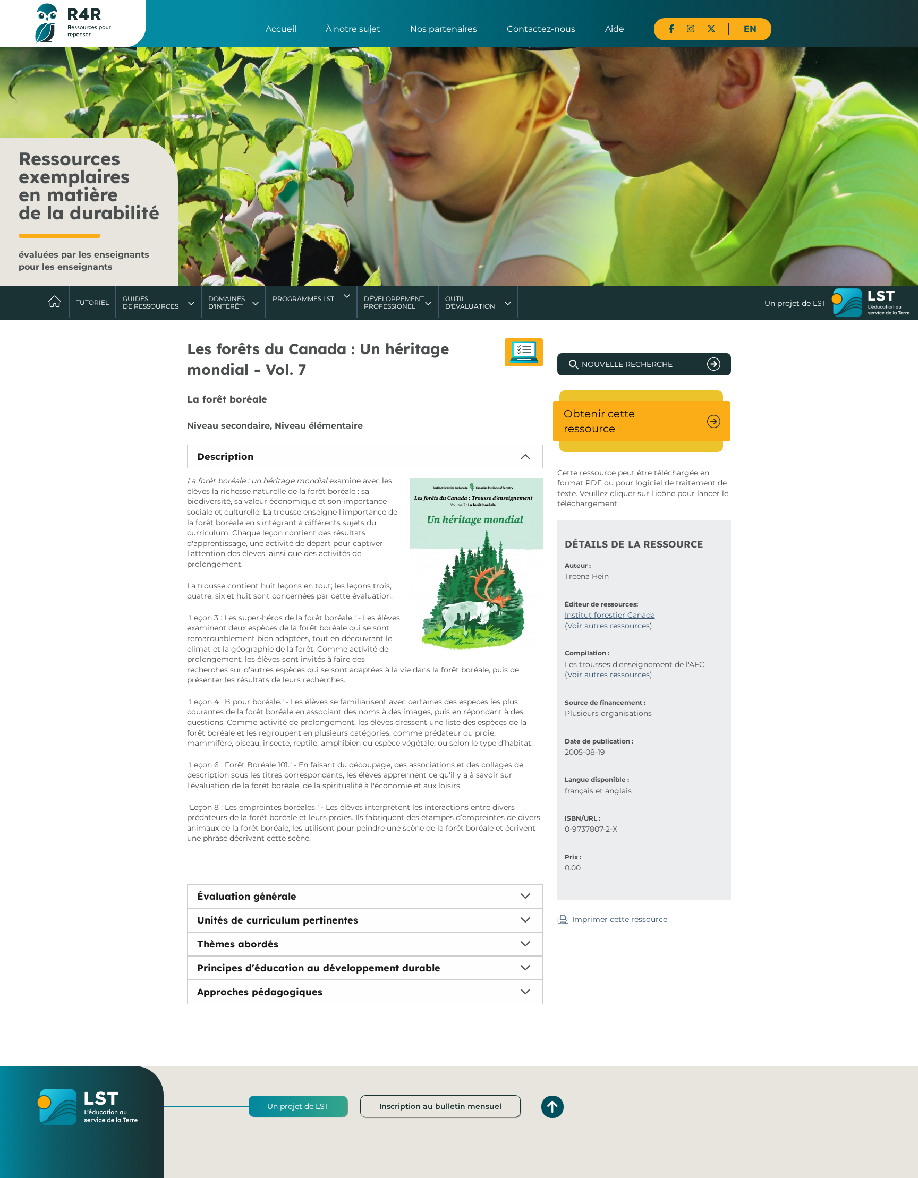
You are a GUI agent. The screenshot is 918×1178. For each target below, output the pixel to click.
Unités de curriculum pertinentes (277, 920)
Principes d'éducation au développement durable (318, 968)
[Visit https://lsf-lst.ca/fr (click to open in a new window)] (870, 304)
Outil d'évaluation (470, 302)
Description (225, 456)
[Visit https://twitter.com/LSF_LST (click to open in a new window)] (711, 29)
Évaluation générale (246, 896)
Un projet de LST (298, 1106)
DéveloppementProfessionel (394, 302)
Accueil (281, 29)
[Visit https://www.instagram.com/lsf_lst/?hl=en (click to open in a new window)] (691, 29)
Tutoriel (92, 302)
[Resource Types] (524, 352)
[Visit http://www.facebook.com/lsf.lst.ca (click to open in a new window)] (671, 29)
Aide (614, 29)
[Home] (73, 23)
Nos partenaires (443, 29)
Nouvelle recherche (627, 364)
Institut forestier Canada (610, 615)
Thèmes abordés (237, 944)
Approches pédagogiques (259, 992)
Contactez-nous (541, 29)
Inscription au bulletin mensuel (440, 1106)
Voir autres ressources (608, 625)
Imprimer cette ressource (619, 919)
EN (750, 29)
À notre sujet (353, 29)
